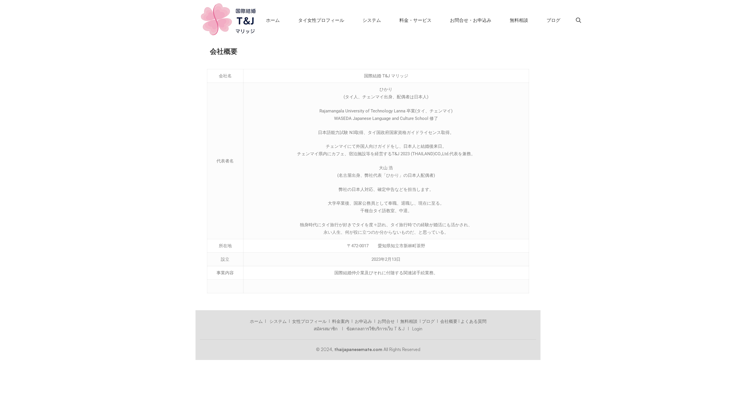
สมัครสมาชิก (326, 328)
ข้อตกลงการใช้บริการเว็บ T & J (375, 328)
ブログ (428, 321)
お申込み (363, 321)
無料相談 (408, 321)
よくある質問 (473, 321)
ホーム (256, 321)
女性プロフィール (309, 321)
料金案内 (340, 321)
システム (278, 321)
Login (416, 328)
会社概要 (448, 321)
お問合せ (386, 321)
